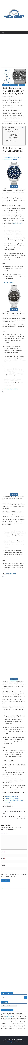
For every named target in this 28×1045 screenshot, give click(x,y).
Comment (4, 833)
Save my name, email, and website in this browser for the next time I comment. (14, 875)
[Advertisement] (14, 49)
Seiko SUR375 (9, 282)
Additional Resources (11, 142)
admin (12, 96)
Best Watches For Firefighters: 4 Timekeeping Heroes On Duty (13, 818)
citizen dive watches (17, 223)
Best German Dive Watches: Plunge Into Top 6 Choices (14, 812)
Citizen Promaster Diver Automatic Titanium (11, 158)
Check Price (14, 186)
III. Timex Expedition (14, 137)
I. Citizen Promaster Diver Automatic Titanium (15, 133)
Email (3, 858)
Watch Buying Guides (14, 84)
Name (3, 852)
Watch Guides (21, 84)
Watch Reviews (5, 84)
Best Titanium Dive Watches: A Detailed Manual (13, 130)
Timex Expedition (11, 389)
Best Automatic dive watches (11, 798)
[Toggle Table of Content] (22, 128)
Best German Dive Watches (11, 796)
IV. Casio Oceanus (14, 138)
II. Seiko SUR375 (13, 135)
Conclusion (8, 140)
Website (3, 865)
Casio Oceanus (10, 573)
